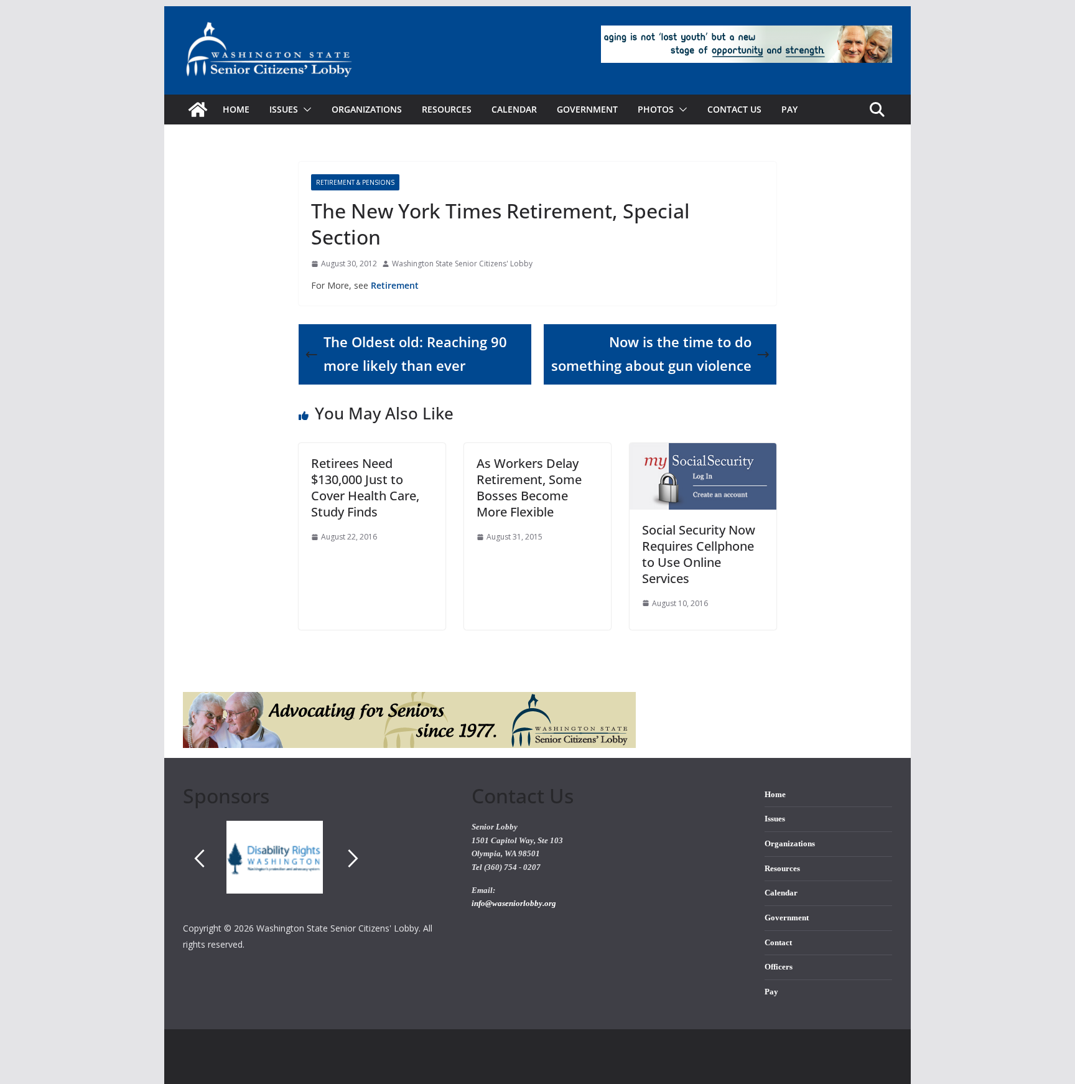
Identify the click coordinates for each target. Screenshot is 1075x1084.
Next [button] (353, 858)
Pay (789, 109)
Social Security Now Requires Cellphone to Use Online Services (698, 554)
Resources (447, 109)
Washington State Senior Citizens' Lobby (462, 263)
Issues (775, 819)
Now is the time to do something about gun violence (651, 354)
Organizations (367, 109)
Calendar (514, 109)
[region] (318, 870)
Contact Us (734, 109)
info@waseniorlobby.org (514, 903)
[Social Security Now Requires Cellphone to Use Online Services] (703, 452)
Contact (778, 942)
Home (236, 109)
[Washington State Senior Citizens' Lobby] (198, 109)
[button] (305, 109)
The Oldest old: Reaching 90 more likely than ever (415, 354)
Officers (779, 967)
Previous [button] (199, 858)
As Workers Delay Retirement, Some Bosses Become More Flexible (529, 487)
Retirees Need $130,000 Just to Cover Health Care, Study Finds (365, 487)
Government (587, 109)
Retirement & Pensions (355, 182)
